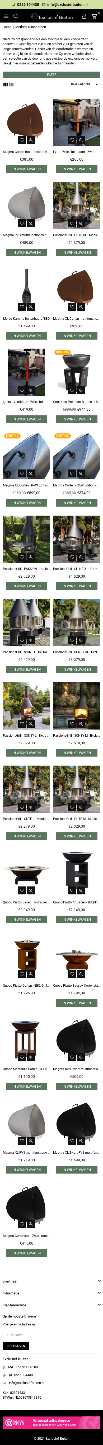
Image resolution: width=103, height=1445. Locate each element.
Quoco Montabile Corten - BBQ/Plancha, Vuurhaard (26, 1069)
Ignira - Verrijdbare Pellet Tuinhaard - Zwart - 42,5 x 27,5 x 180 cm (26, 402)
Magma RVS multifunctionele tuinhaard (26, 235)
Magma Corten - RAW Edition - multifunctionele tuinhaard (76, 485)
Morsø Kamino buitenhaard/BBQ (26, 318)
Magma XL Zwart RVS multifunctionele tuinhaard (76, 1152)
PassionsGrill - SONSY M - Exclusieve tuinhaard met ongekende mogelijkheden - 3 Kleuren (76, 735)
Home (7, 27)
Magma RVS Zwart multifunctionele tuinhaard (76, 1069)
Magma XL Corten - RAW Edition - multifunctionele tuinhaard (26, 485)
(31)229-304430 (21, 1375)
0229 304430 (27, 4)
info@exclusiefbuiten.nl (67, 4)
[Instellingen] (84, 16)
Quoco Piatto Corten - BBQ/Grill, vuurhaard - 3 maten (26, 985)
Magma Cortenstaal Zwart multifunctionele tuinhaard (26, 1236)
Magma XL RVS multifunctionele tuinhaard (26, 1152)
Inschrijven (16, 1346)
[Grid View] (5, 84)
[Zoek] (16, 16)
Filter (51, 75)
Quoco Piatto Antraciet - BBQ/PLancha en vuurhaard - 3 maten (76, 902)
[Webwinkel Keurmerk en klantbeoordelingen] (51, 1430)
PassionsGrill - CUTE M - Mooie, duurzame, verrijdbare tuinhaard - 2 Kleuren (76, 819)
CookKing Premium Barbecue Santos (76, 402)
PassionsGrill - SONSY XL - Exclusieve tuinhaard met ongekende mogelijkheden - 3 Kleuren (76, 652)
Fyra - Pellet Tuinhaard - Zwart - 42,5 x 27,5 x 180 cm (76, 152)
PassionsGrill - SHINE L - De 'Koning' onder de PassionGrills (26, 652)
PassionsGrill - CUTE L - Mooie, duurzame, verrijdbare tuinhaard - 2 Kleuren (26, 819)
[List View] (11, 84)
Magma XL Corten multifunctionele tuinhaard (76, 318)
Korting (62, 352)
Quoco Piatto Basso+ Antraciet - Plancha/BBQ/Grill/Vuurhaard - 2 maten (26, 902)
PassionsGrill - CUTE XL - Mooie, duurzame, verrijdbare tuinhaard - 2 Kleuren (76, 235)
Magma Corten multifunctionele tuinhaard (26, 152)
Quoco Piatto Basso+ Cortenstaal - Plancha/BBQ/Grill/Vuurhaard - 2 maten (76, 985)
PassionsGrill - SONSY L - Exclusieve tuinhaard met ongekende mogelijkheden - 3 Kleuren (26, 735)
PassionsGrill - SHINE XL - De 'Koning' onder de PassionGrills (76, 569)
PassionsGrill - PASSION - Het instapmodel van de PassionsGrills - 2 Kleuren (26, 569)
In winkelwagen (26, 169)
